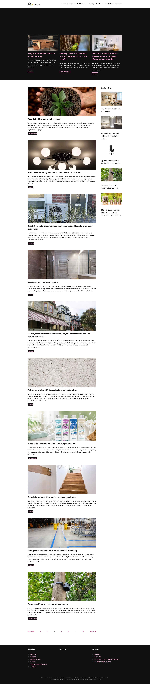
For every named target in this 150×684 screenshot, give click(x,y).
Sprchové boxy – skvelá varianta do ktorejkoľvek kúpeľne (110, 136)
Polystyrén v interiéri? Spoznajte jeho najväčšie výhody (53, 390)
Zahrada (118, 4)
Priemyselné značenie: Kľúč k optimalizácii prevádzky (52, 550)
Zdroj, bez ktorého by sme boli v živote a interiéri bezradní (54, 172)
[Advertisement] (75, 23)
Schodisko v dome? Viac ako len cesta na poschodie (52, 497)
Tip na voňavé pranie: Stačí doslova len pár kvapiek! (51, 443)
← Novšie (31, 631)
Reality (91, 4)
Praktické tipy (82, 4)
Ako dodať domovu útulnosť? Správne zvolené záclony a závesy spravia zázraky (105, 56)
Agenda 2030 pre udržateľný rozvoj (44, 119)
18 (83, 631)
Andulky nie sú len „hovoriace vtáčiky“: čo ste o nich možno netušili (73, 56)
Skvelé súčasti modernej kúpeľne (43, 282)
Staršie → (93, 631)
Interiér (72, 4)
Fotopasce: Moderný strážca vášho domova (48, 604)
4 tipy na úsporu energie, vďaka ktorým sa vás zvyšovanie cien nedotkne (111, 212)
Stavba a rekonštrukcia (105, 4)
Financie (65, 4)
